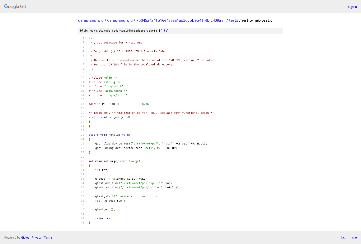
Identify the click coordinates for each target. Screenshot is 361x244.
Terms (48, 237)
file (163, 30)
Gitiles (25, 237)
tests (233, 20)
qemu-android (91, 20)
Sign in (352, 7)
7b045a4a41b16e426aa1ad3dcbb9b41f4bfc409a (178, 20)
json (353, 237)
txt (343, 237)
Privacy (36, 237)
